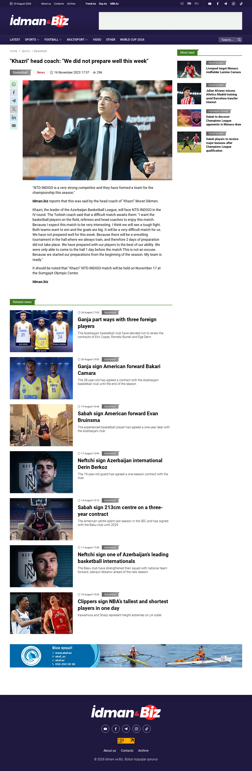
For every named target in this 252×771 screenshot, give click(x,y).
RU (197, 3)
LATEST (15, 39)
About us (46, 3)
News (41, 72)
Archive (71, 3)
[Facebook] (217, 4)
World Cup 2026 (132, 39)
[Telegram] (225, 4)
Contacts (59, 3)
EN (189, 3)
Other (110, 39)
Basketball (20, 72)
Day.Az (103, 3)
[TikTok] (241, 4)
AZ (182, 3)
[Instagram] (233, 4)
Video (97, 39)
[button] (14, 84)
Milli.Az (114, 3)
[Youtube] (210, 4)
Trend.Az (90, 3)
